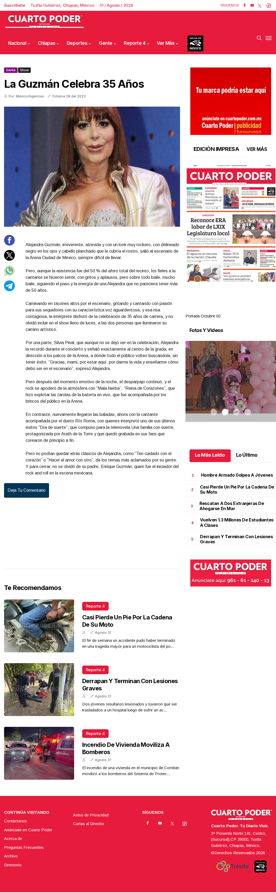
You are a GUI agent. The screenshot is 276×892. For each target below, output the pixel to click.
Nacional (17, 43)
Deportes (77, 43)
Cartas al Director (88, 823)
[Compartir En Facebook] (9, 244)
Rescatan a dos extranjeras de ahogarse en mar (231, 506)
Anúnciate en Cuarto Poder (28, 829)
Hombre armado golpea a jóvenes (237, 475)
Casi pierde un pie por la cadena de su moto (237, 489)
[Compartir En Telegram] (9, 289)
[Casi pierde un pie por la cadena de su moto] (39, 625)
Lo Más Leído (210, 455)
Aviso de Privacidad (91, 815)
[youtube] (252, 5)
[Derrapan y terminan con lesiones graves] (39, 689)
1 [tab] (214, 309)
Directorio (13, 865)
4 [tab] (247, 309)
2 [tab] (225, 309)
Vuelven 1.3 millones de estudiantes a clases (237, 522)
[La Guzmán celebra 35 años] (92, 167)
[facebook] (244, 5)
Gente (105, 43)
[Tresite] (232, 866)
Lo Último (246, 455)
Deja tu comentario (27, 490)
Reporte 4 (134, 43)
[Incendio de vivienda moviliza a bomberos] (39, 753)
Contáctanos (15, 821)
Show (24, 70)
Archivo (11, 856)
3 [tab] (236, 309)
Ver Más (165, 43)
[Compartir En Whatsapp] (9, 274)
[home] (44, 22)
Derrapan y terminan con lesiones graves (236, 539)
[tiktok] (268, 5)
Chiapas (46, 43)
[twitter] (259, 5)
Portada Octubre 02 (202, 316)
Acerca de (13, 838)
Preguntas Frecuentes (24, 847)
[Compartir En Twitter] (9, 259)
